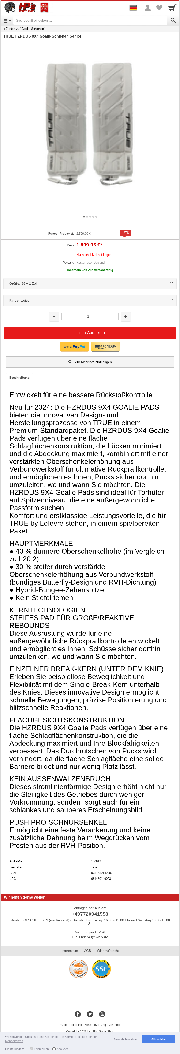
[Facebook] (78, 1014)
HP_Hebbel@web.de (90, 937)
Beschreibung (19, 377)
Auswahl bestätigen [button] (126, 1039)
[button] (74, 347)
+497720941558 (90, 914)
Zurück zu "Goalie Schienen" (25, 28)
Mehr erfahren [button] (14, 1041)
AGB (87, 950)
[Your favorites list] (159, 8)
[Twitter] (90, 1014)
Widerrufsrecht (108, 950)
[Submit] (173, 20)
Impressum (69, 950)
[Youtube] (102, 1014)
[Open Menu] (7, 20)
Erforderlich (41, 1049)
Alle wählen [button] (158, 1039)
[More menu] (147, 8)
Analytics (62, 1049)
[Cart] (172, 8)
